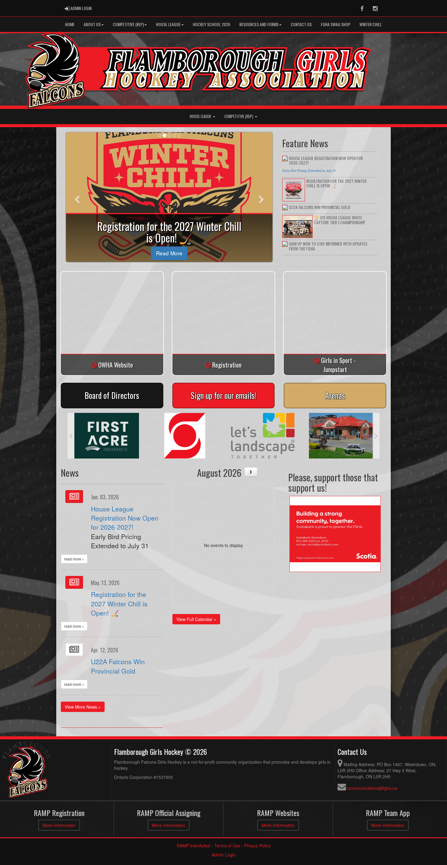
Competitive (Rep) (128, 24)
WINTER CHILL (370, 24)
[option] (107, 436)
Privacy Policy (257, 845)
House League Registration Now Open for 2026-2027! (124, 518)
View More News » (83, 707)
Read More (169, 253)
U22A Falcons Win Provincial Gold (118, 666)
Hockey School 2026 (211, 24)
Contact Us (301, 24)
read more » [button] (74, 558)
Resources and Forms (259, 24)
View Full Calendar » (196, 619)
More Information (59, 825)
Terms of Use (227, 845)
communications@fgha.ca (372, 788)
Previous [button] (71, 436)
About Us (92, 24)
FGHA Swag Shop (335, 24)
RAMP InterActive (193, 845)
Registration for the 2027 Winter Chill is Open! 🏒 (119, 603)
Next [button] (375, 436)
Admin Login (224, 855)
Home (69, 24)
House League (168, 24)
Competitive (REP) (239, 116)
